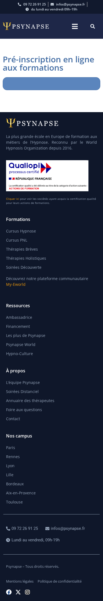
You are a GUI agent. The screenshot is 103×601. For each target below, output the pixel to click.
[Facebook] (9, 592)
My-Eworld (16, 284)
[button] (75, 26)
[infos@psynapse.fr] (65, 528)
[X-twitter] (18, 592)
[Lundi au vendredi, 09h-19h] (33, 540)
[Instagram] (27, 592)
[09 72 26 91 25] (22, 528)
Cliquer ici (12, 199)
